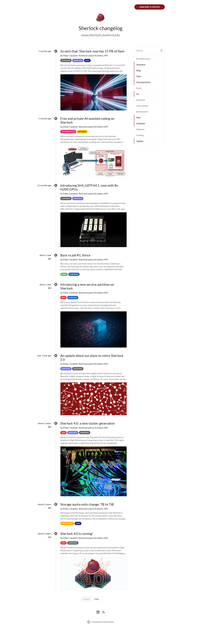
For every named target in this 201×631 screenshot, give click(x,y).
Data (138, 76)
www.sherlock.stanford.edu (100, 35)
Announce (140, 64)
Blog (138, 70)
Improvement (142, 106)
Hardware (140, 100)
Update (139, 141)
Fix (137, 94)
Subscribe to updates (149, 7)
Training (140, 135)
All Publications (143, 58)
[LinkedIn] (99, 611)
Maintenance (142, 111)
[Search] (161, 50)
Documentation (143, 82)
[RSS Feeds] (103, 611)
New (138, 117)
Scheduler (140, 123)
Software (140, 129)
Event (139, 88)
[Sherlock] (100, 18)
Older (96, 599)
